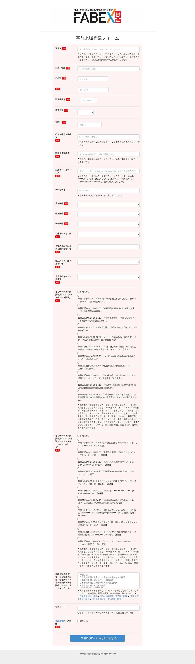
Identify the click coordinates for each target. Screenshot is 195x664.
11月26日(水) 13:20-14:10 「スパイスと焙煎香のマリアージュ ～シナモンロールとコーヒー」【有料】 (107, 463)
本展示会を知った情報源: (63, 277)
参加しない (85, 292)
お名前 (58, 78)
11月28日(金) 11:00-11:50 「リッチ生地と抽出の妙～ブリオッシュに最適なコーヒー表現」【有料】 (107, 523)
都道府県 (59, 110)
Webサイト (60, 189)
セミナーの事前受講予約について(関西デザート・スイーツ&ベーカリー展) (63, 441)
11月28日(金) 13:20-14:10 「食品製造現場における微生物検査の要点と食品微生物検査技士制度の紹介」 (107, 386)
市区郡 (58, 122)
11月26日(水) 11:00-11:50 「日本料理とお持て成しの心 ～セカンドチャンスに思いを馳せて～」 (107, 300)
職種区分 (59, 213)
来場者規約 (60, 621)
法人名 (58, 48)
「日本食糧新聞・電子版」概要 (113, 596)
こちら (89, 407)
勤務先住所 (60, 99)
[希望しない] (108, 574)
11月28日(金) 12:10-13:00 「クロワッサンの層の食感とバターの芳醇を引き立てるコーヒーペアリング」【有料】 (107, 533)
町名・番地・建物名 (63, 135)
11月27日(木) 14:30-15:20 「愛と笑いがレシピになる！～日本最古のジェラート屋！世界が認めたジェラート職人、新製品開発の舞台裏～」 (107, 513)
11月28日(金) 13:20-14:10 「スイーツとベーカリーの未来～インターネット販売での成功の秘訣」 (107, 542)
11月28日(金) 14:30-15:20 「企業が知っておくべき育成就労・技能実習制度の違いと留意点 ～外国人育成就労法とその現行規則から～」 (107, 397)
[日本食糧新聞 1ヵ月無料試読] (108, 585)
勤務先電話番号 (62, 153)
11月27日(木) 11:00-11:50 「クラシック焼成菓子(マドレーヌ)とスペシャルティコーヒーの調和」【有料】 (107, 482)
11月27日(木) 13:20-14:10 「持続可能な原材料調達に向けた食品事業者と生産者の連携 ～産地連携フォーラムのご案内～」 (107, 348)
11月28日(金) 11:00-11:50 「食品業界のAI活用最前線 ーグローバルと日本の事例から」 (108, 367)
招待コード (60, 607)
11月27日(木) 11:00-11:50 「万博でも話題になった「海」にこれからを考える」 (107, 328)
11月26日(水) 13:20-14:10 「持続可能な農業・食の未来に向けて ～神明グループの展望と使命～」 (107, 319)
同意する (84, 621)
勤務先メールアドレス (63, 171)
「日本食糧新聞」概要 (88, 596)
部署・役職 (60, 68)
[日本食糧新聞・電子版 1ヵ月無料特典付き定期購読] (108, 577)
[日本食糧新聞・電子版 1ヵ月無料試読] (108, 580)
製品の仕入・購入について (63, 262)
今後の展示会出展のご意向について (63, 247)
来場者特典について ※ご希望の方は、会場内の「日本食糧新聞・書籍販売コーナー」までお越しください (63, 581)
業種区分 (59, 203)
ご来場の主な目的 (63, 233)
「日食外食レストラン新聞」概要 (106, 599)
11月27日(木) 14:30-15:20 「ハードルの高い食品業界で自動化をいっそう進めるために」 (107, 357)
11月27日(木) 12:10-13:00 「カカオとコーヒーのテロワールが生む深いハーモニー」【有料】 (107, 492)
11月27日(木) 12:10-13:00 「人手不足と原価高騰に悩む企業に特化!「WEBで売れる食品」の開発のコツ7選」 (107, 338)
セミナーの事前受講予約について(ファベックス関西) (63, 295)
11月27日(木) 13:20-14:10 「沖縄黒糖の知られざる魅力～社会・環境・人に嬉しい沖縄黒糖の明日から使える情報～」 (107, 501)
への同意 (63, 622)
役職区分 (59, 223)
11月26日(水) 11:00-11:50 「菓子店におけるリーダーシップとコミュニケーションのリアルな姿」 (107, 444)
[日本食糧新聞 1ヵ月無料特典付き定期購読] (108, 583)
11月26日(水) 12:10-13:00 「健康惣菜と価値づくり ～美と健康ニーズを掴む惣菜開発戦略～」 (107, 309)
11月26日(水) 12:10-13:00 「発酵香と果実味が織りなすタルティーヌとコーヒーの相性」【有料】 (107, 453)
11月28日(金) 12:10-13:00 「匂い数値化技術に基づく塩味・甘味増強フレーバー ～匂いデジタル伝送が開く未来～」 (107, 376)
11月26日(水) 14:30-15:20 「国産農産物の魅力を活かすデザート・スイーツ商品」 (106, 472)
